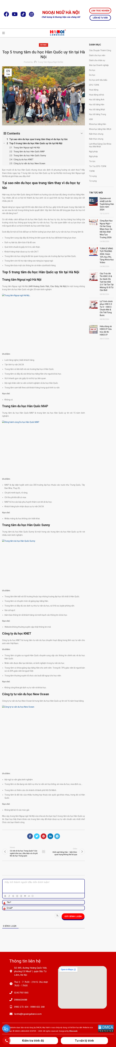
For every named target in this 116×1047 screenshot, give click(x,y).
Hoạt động (93, 90)
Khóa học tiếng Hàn (97, 124)
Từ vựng (93, 176)
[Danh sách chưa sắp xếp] (21, 896)
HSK (91, 119)
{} (33, 896)
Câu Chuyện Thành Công (100, 50)
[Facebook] (6, 14)
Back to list (43, 851)
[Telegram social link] (57, 836)
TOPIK (92, 171)
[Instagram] (31, 14)
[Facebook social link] (30, 836)
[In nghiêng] (9, 896)
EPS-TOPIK (94, 85)
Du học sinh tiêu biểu (98, 80)
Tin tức (92, 161)
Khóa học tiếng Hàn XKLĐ (100, 129)
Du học (43, 45)
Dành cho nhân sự (97, 60)
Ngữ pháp (93, 151)
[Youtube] (14, 14)
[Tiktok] (23, 14)
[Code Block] (29, 896)
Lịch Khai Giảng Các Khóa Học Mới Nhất (100, 145)
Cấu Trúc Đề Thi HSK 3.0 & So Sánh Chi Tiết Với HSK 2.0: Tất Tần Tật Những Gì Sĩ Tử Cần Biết (106, 281)
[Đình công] (13, 896)
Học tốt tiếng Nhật (97, 109)
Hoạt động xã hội (96, 95)
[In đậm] (5, 896)
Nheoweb (73, 1031)
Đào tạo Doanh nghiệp (99, 65)
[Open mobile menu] (3, 33)
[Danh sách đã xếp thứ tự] (17, 896)
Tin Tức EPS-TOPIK (97, 166)
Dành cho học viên (97, 55)
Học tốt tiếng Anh (96, 99)
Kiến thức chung (96, 134)
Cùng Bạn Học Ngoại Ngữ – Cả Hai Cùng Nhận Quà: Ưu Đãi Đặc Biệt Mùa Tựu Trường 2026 (106, 229)
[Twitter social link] (37, 836)
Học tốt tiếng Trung (97, 114)
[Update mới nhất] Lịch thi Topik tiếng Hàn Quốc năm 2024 (107, 204)
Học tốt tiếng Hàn (96, 104)
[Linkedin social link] (50, 836)
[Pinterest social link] (43, 836)
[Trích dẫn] (25, 896)
